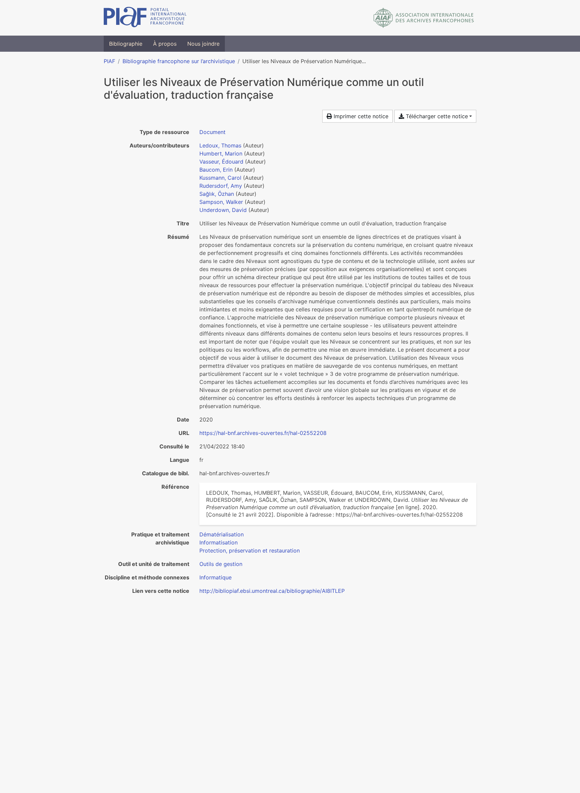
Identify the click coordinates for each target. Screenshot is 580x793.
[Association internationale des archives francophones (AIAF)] (423, 18)
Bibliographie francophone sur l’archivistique (179, 61)
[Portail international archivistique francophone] (145, 18)
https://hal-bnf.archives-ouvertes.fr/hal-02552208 (263, 433)
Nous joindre (203, 43)
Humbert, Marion (220, 153)
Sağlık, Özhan (216, 193)
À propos (165, 43)
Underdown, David (223, 210)
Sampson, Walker (221, 202)
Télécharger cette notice (436, 116)
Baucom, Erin (216, 169)
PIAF (109, 61)
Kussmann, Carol (220, 177)
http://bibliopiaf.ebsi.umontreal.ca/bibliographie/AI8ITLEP (272, 590)
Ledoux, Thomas (220, 145)
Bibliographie (125, 43)
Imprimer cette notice (360, 116)
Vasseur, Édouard (221, 161)
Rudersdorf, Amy (220, 185)
